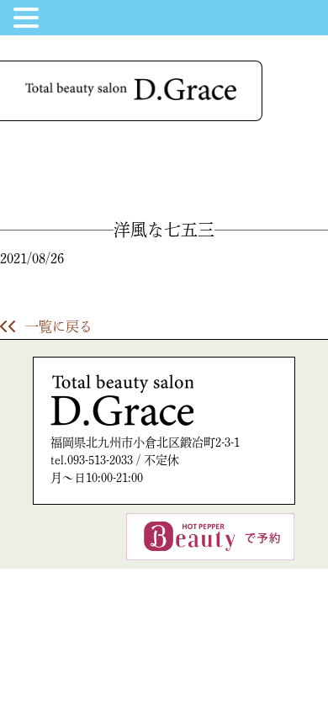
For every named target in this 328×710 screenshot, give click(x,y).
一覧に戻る (59, 326)
